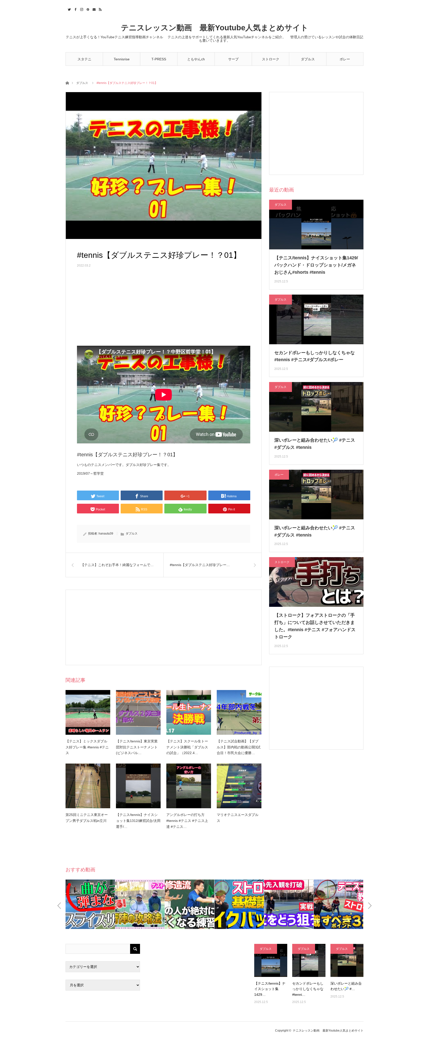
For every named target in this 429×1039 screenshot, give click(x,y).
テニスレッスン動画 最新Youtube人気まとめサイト (214, 27)
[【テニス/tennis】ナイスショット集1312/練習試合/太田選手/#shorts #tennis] (138, 786)
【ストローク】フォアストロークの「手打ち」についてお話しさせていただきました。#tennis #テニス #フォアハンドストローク (315, 626)
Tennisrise (122, 59)
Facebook (75, 8)
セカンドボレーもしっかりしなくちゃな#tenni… (307, 989)
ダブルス (308, 59)
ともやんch (196, 59)
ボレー (345, 59)
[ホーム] (67, 82)
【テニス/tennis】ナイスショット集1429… (270, 989)
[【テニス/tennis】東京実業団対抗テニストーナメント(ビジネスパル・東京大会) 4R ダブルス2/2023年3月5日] (138, 712)
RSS (100, 8)
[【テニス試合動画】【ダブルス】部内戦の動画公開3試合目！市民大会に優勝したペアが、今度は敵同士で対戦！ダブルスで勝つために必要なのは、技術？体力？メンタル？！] (239, 712)
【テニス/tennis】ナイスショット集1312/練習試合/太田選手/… (138, 821)
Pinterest (87, 8)
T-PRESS (158, 59)
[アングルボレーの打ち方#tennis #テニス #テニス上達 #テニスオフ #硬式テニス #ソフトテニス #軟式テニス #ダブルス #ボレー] (188, 786)
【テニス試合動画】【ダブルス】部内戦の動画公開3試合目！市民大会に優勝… (238, 747)
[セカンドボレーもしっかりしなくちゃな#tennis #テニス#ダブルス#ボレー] (308, 960)
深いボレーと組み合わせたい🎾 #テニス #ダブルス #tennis (314, 444)
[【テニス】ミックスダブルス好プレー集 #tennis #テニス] (88, 712)
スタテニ (84, 59)
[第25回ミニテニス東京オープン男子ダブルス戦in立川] (88, 786)
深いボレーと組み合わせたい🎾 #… (346, 986)
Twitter (69, 8)
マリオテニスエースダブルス (237, 818)
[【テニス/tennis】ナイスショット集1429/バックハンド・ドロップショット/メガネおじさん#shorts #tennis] (270, 960)
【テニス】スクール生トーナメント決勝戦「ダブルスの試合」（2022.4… (187, 747)
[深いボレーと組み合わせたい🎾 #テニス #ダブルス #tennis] (346, 960)
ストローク (270, 59)
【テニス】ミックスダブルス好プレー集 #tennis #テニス (87, 747)
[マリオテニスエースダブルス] (239, 786)
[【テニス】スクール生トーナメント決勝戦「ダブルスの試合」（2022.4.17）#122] (188, 712)
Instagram (81, 8)
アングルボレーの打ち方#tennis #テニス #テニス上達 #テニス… (187, 821)
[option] (90, 904)
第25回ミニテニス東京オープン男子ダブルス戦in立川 (87, 818)
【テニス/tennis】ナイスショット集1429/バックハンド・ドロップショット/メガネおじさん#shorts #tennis (316, 265)
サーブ (233, 59)
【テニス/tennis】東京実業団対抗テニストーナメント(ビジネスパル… (137, 747)
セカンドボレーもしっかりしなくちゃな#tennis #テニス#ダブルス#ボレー (314, 356)
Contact (93, 8)
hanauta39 (106, 533)
